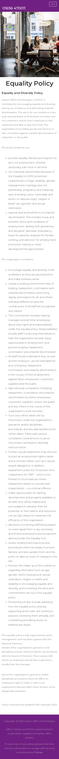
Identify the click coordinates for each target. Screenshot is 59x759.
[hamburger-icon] (53, 4)
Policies (38, 752)
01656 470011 (13, 8)
